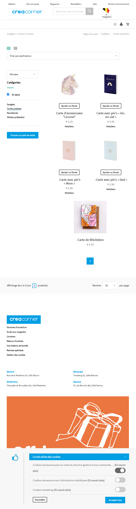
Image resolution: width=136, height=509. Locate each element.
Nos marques (32, 3)
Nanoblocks (12, 112)
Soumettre (40, 499)
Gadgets (11, 104)
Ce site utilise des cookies (46, 456)
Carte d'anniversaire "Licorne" (69, 115)
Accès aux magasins (16, 331)
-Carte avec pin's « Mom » (69, 181)
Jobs (94, 3)
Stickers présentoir (16, 117)
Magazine (54, 3)
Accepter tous (115, 500)
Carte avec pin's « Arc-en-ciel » (111, 115)
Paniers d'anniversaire (118, 3)
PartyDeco (69, 126)
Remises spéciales (15, 350)
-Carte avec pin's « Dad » (111, 180)
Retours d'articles (15, 341)
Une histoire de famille (17, 345)
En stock (16, 94)
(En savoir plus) (96, 480)
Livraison (11, 336)
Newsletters (75, 3)
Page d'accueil (90, 34)
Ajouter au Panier (69, 105)
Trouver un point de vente (22, 135)
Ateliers (11, 3)
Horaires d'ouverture (17, 327)
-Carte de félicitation (90, 240)
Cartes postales (14, 108)
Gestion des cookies (16, 354)
